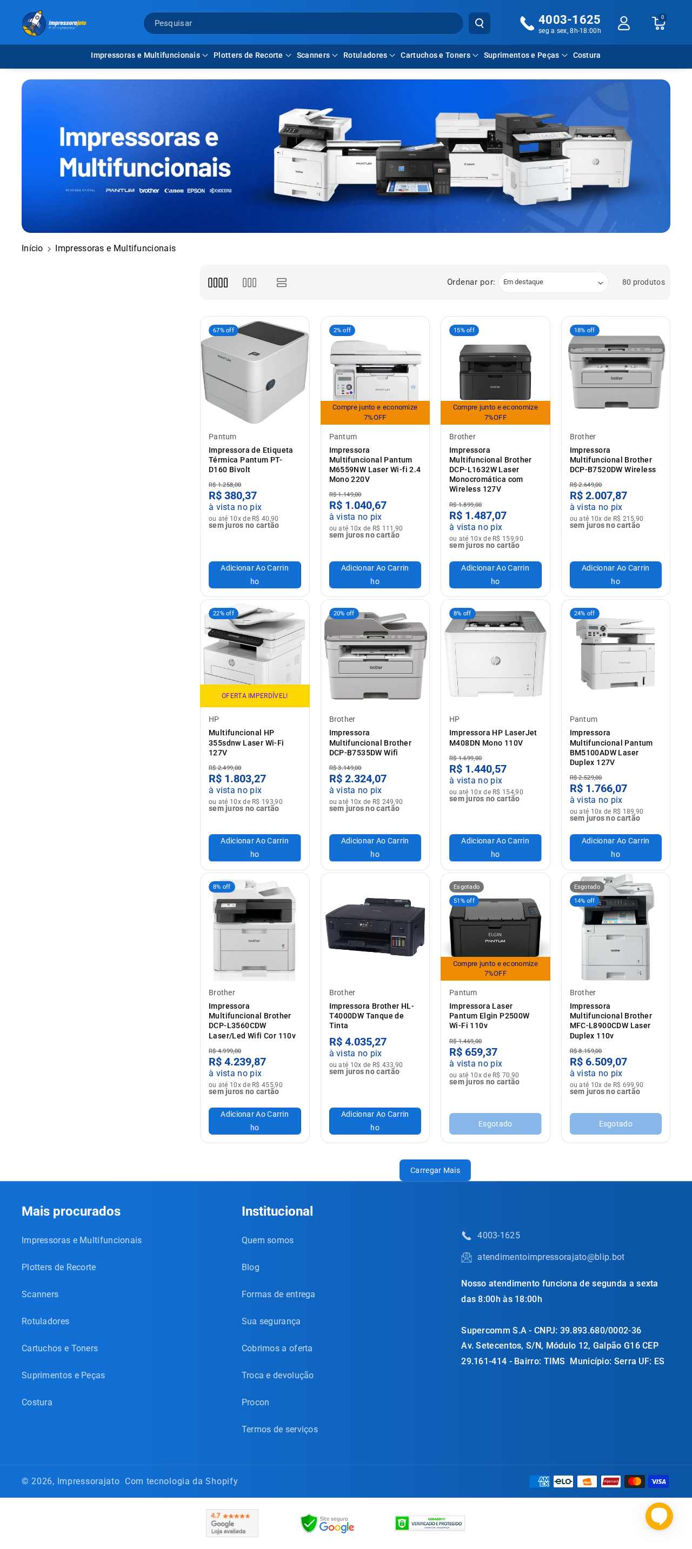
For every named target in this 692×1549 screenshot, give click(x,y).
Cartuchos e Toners (435, 55)
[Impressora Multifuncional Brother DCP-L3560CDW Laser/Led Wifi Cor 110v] (255, 927)
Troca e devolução (278, 1375)
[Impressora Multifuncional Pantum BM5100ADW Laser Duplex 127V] (616, 654)
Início (32, 248)
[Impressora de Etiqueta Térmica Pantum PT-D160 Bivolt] (255, 371)
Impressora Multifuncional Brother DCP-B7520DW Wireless (613, 460)
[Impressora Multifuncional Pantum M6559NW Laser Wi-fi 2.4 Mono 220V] (375, 371)
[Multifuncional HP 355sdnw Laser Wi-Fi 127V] (255, 654)
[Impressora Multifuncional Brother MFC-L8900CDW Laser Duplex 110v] (616, 927)
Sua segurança (271, 1321)
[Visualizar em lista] (282, 282)
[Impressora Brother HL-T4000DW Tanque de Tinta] (375, 927)
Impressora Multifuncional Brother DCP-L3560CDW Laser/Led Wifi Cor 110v (252, 1021)
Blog (251, 1267)
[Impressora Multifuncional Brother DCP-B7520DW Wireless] (616, 371)
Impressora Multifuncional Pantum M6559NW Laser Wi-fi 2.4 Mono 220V (375, 465)
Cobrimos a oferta (277, 1348)
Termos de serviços (280, 1429)
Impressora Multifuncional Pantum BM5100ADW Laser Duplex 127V (611, 747)
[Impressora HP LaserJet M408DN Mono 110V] (495, 654)
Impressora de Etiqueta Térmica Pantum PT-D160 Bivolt (251, 460)
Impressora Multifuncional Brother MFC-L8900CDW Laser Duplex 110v (611, 1021)
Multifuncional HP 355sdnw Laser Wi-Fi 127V (246, 742)
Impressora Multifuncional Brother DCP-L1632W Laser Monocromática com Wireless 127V (490, 470)
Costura (37, 1402)
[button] (149, 55)
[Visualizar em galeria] (249, 282)
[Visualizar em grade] (217, 282)
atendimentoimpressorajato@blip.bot (550, 1257)
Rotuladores (365, 55)
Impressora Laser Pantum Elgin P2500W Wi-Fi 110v (489, 1016)
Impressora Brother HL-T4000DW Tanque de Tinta (372, 1016)
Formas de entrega (279, 1294)
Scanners (313, 55)
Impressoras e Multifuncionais (145, 55)
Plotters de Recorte (248, 55)
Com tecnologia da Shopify (181, 1481)
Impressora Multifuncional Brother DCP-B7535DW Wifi (370, 742)
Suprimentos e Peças (522, 55)
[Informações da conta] (624, 23)
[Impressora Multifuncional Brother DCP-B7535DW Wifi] (375, 654)
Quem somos (268, 1240)
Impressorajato (88, 1481)
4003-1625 (498, 1235)
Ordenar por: (471, 282)
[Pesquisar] (479, 23)
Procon (256, 1402)
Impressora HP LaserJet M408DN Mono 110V (493, 737)
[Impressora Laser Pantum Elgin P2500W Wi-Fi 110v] (495, 927)
